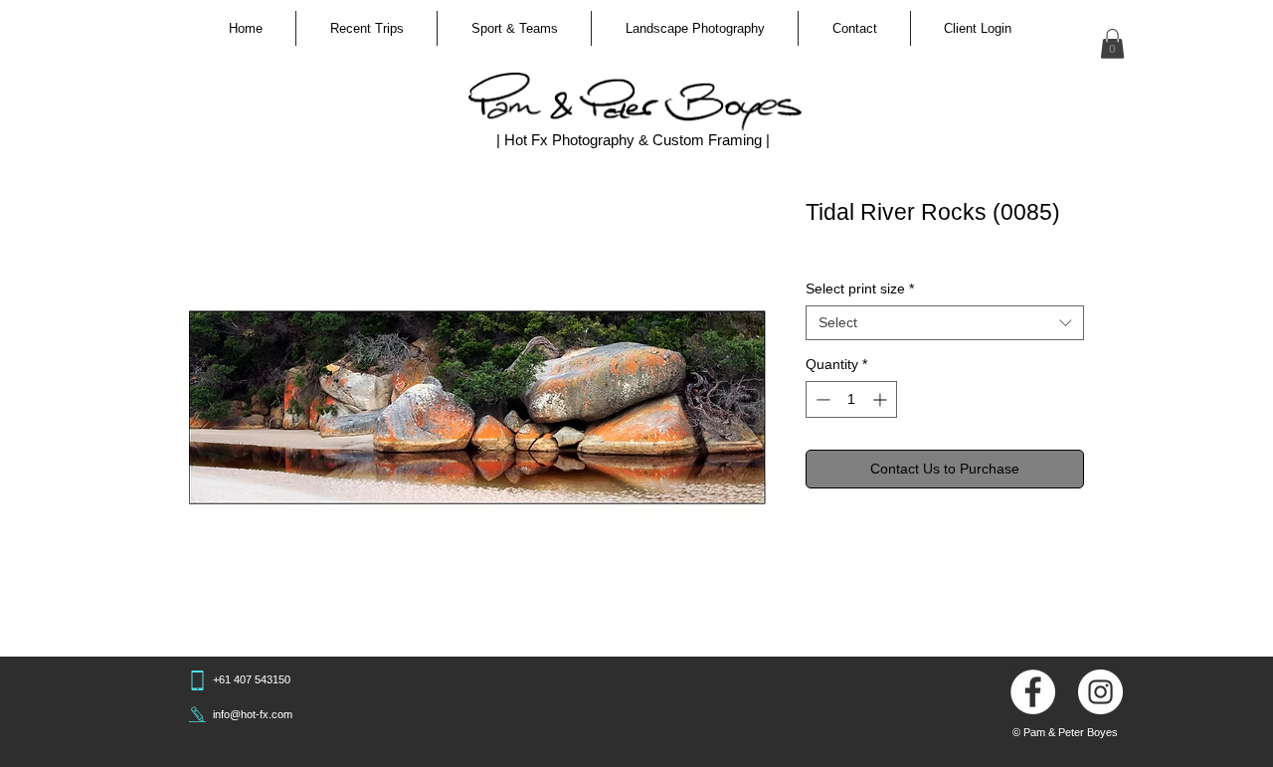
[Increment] (881, 399)
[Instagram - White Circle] (1100, 692)
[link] (1112, 44)
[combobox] (945, 322)
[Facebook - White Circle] (1032, 692)
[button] (366, 28)
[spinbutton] (851, 399)
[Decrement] (821, 399)
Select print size (860, 288)
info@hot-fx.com (252, 714)
